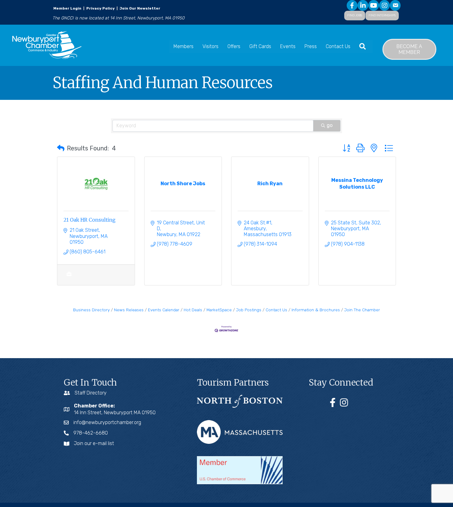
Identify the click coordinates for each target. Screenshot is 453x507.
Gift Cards (260, 46)
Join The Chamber (362, 309)
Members (183, 46)
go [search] (330, 125)
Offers (233, 46)
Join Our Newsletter (139, 8)
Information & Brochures (316, 309)
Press (310, 46)
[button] (60, 148)
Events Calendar (163, 309)
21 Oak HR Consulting (89, 220)
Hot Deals (193, 309)
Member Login (67, 8)
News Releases (129, 309)
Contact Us (338, 46)
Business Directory (91, 309)
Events (288, 46)
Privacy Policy (100, 8)
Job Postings (248, 309)
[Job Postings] (68, 277)
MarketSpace (219, 309)
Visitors (210, 46)
